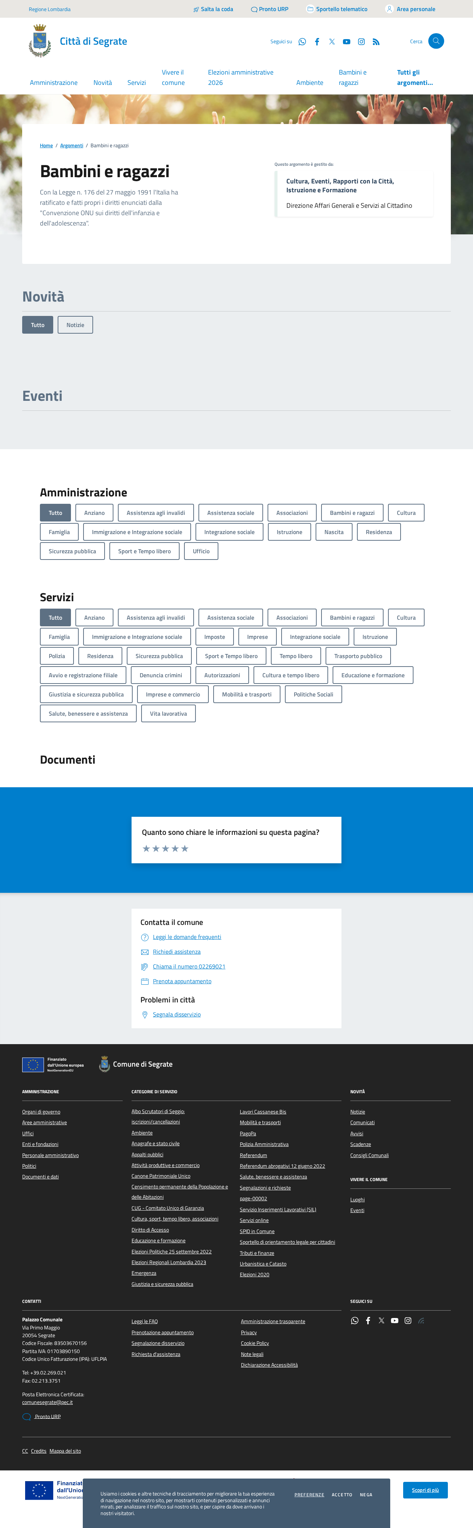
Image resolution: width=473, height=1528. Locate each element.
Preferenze (309, 1495)
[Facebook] (368, 1321)
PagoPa (248, 1133)
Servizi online (254, 1220)
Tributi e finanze (257, 1253)
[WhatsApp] (354, 1321)
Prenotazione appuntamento (163, 1332)
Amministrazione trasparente (273, 1321)
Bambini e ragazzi (353, 77)
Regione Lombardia (50, 9)
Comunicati (362, 1122)
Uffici (28, 1133)
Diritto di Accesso (150, 1230)
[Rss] (421, 1321)
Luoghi (357, 1199)
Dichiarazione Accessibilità (269, 1365)
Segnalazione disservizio (158, 1343)
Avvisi (356, 1133)
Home (46, 145)
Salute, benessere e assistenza (273, 1177)
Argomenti (71, 145)
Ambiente (309, 82)
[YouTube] (394, 1321)
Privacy (249, 1332)
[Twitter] (381, 1321)
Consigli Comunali (369, 1155)
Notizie (75, 324)
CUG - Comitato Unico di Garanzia (168, 1208)
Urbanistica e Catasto (263, 1264)
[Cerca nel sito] (436, 41)
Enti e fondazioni (40, 1144)
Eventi (357, 1210)
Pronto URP (47, 1416)
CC (25, 1451)
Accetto (342, 1495)
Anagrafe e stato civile (156, 1143)
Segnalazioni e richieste (265, 1188)
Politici (29, 1166)
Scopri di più (425, 1490)
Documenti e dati (40, 1177)
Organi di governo (41, 1112)
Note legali (252, 1354)
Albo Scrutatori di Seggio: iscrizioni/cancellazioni (158, 1116)
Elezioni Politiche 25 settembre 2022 (172, 1251)
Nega (366, 1495)
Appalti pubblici (147, 1154)
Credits (39, 1451)
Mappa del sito (65, 1451)
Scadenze (360, 1144)
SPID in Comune (257, 1231)
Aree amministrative (44, 1122)
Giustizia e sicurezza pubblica (162, 1284)
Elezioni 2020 (254, 1274)
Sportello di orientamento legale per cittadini (287, 1242)
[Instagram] (358, 41)
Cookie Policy (255, 1343)
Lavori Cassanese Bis (263, 1112)
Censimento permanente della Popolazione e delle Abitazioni (180, 1192)
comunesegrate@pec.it (47, 1402)
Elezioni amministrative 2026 (240, 77)
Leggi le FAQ (145, 1321)
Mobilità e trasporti (260, 1122)
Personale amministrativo (50, 1155)
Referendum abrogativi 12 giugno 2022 (282, 1166)
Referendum (253, 1155)
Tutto (37, 324)
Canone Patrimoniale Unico (161, 1176)
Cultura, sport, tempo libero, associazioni (175, 1219)
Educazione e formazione (159, 1240)
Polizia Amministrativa (264, 1144)
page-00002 (253, 1198)
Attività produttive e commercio (166, 1165)
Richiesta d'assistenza (156, 1354)
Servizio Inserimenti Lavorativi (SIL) (278, 1209)
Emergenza (144, 1273)
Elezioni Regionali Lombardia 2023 (169, 1262)
